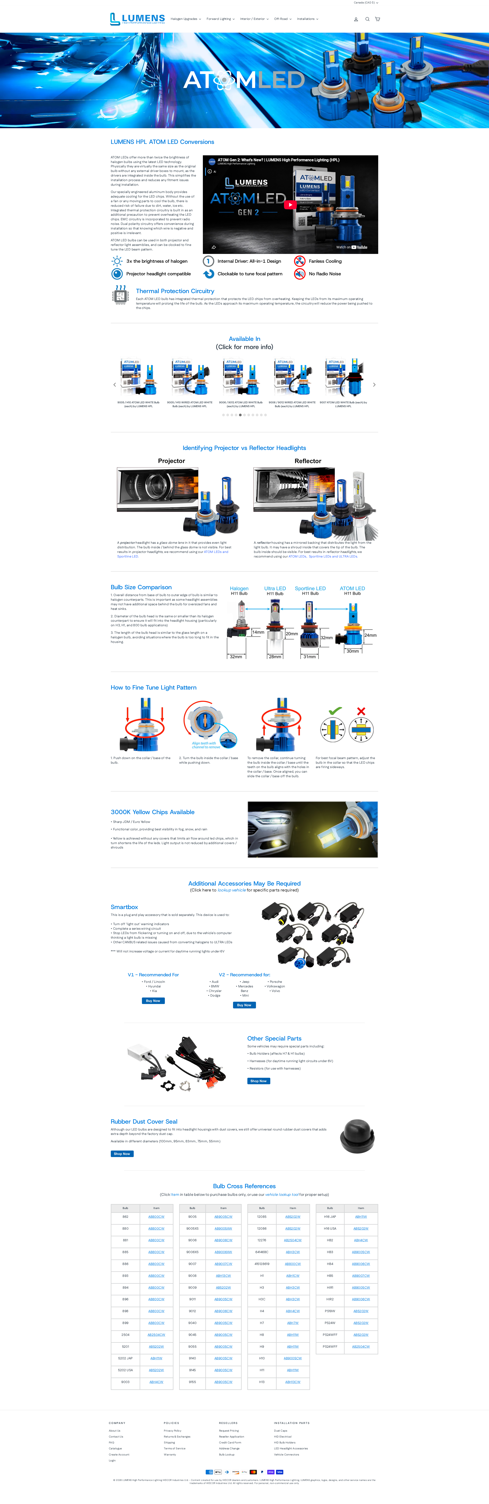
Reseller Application (231, 1437)
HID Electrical (282, 1437)
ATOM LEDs (213, 552)
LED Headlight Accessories (291, 1449)
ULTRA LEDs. (348, 556)
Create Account (119, 1455)
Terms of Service (174, 1449)
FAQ (111, 1443)
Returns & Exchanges (177, 1437)
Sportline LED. (128, 556)
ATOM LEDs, (298, 556)
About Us (114, 1431)
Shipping (169, 1443)
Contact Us (116, 1437)
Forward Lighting (219, 19)
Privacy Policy (172, 1431)
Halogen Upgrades (184, 19)
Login (112, 1461)
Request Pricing (229, 1431)
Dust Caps (280, 1431)
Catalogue (115, 1449)
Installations (306, 19)
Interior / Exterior (253, 19)
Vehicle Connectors (286, 1455)
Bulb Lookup (227, 1455)
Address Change (229, 1449)
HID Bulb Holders (284, 1443)
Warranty (170, 1455)
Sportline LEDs (320, 556)
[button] (115, 384)
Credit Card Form (230, 1443)
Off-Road (281, 19)
